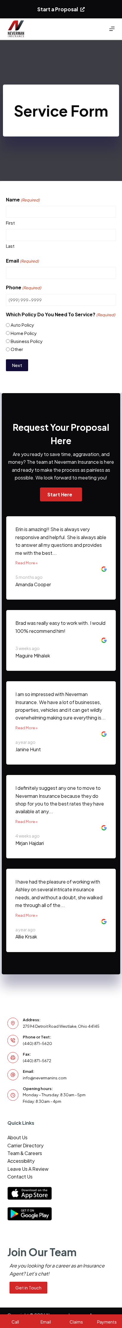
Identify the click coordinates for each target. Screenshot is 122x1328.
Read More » (26, 562)
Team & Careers (24, 1153)
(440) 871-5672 (37, 1060)
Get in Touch (28, 1287)
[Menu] (112, 28)
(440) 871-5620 (37, 1043)
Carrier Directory (25, 1145)
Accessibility (21, 1161)
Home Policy (24, 333)
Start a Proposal (57, 9)
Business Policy (27, 341)
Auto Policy (22, 325)
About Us (17, 1137)
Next (17, 365)
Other (17, 349)
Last (10, 246)
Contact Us (20, 1176)
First (10, 222)
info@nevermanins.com (45, 1078)
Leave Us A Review (28, 1169)
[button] (61, 494)
